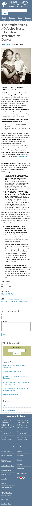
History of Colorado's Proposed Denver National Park (14, 366)
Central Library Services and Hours (7, 438)
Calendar (4, 479)
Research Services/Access (6, 460)
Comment (4, 321)
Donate (19, 460)
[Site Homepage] (14, 4)
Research (12, 18)
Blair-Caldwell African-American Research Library (6, 493)
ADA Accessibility (22, 473)
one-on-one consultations (9, 301)
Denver (20, 18)
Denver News (10, 293)
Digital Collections (7, 455)
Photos (4, 20)
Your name (4, 315)
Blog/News (20, 464)
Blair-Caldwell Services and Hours (23, 438)
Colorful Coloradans (9, 410)
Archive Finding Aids (7, 466)
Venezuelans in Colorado (10, 394)
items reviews (18, 300)
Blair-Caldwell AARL (16, 20)
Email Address (17, 347)
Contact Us (28, 20)
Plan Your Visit (5, 474)
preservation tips (23, 301)
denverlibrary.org (6, 487)
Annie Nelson (7, 44)
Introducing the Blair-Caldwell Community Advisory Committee (16, 383)
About (4, 18)
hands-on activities (7, 300)
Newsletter (20, 455)
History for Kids (6, 470)
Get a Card (4, 499)
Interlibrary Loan (6, 504)
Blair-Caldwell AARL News (9, 295)
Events (3, 293)
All (4, 405)
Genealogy (28, 18)
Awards (19, 451)
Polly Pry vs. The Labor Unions (12, 372)
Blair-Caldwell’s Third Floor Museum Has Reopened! (15, 377)
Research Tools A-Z (7, 451)
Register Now (23, 156)
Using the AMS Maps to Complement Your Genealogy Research (15, 389)
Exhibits (3, 483)
